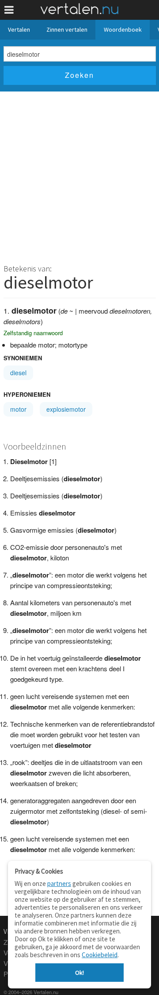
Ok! (79, 973)
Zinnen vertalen (66, 29)
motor (18, 409)
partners (59, 883)
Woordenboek (123, 29)
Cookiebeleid (99, 955)
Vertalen (19, 29)
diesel (18, 372)
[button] (9, 10)
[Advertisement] (79, 175)
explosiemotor (66, 409)
